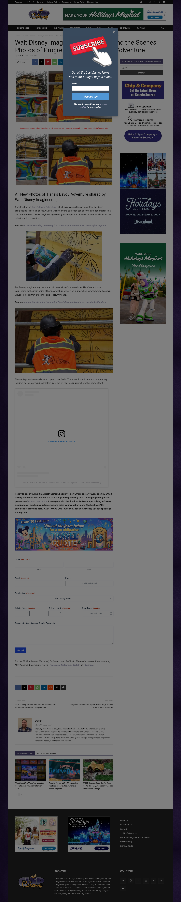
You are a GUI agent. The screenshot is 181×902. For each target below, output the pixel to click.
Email (74, 83)
